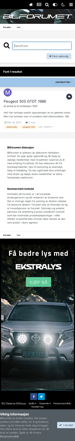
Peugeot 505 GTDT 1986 (25, 101)
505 (35, 106)
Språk (32, 403)
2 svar (31, 122)
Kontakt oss (37, 406)
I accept (67, 425)
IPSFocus (21, 403)
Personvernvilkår (62, 403)
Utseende (44, 403)
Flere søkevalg (59, 56)
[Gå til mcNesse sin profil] (8, 92)
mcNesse (25, 106)
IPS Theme (7, 403)
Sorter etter (63, 82)
